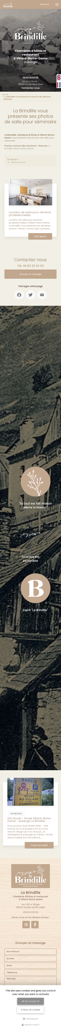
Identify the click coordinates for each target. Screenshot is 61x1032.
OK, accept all (31, 1001)
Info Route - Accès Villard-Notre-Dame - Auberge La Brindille (29, 819)
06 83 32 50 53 (30, 77)
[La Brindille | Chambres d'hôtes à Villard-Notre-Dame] (8, 4)
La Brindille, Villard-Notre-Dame (27, 147)
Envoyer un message (30, 274)
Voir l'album (40, 236)
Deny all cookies (31, 1009)
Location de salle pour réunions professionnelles (30, 213)
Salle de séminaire (18, 162)
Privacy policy (31, 1024)
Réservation (44, 4)
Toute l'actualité (39, 845)
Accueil (5, 94)
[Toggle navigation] (57, 4)
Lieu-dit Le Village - (30, 83)
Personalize (31, 1018)
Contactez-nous (30, 87)
